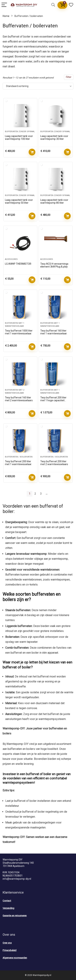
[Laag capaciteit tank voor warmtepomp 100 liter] (20, 115)
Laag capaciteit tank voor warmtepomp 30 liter (54, 137)
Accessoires (11, 259)
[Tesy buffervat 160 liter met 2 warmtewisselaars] (20, 374)
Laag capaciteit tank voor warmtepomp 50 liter (19, 201)
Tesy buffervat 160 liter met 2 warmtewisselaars (19, 399)
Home (6, 16)
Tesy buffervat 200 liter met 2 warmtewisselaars (54, 463)
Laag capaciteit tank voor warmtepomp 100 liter (19, 137)
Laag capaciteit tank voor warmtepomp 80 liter (54, 201)
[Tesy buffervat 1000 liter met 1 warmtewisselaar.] (20, 307)
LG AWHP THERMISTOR (18, 263)
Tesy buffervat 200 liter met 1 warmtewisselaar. (18, 463)
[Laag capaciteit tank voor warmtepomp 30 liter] (55, 115)
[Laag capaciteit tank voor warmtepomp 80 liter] (55, 179)
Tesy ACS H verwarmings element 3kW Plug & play (54, 265)
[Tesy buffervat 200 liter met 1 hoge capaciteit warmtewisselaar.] (55, 374)
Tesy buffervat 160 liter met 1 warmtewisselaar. (53, 332)
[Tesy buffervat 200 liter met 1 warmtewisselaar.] (20, 440)
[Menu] (4, 5)
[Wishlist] (71, 5)
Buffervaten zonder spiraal (20, 131)
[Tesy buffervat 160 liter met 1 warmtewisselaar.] (55, 307)
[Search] (53, 5)
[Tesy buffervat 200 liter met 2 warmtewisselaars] (55, 440)
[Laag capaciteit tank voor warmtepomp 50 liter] (20, 179)
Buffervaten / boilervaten (19, 457)
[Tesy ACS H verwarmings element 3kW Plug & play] (55, 243)
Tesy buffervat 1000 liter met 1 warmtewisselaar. (19, 332)
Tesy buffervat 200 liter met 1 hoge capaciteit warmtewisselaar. (53, 400)
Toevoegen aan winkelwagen (32, 152)
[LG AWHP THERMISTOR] (20, 243)
